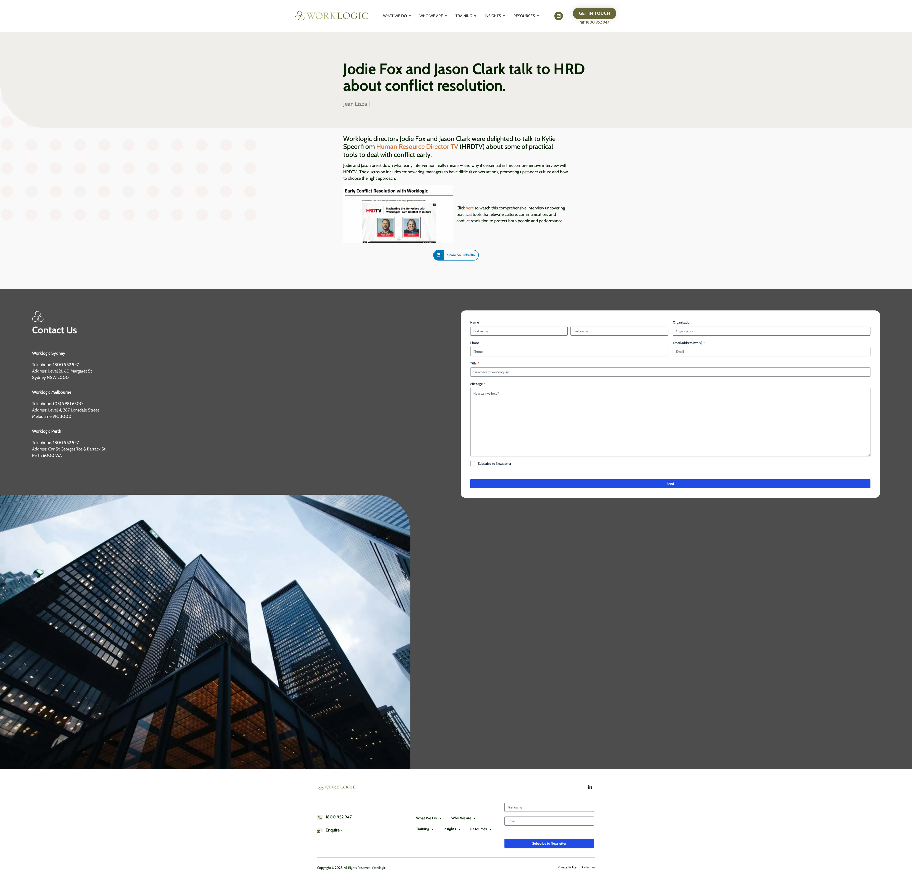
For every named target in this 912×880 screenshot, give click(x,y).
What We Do (426, 818)
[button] (456, 255)
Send (670, 484)
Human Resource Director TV (417, 146)
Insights (449, 829)
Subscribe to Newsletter (494, 463)
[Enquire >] (320, 830)
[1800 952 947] (320, 817)
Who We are (461, 818)
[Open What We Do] (410, 16)
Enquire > (334, 830)
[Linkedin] (558, 16)
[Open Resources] (538, 16)
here (469, 208)
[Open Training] (475, 16)
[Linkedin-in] (590, 787)
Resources (478, 829)
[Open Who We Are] (446, 16)
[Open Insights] (504, 16)
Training (422, 829)
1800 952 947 (339, 817)
